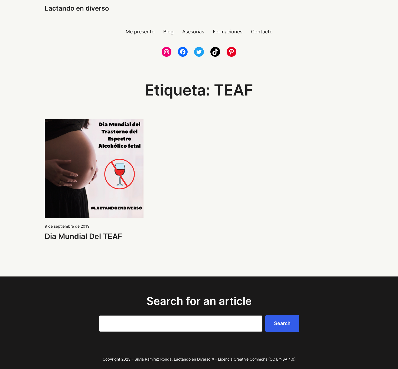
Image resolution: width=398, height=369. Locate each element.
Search (282, 323)
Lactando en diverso (77, 8)
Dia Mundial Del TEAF (83, 236)
